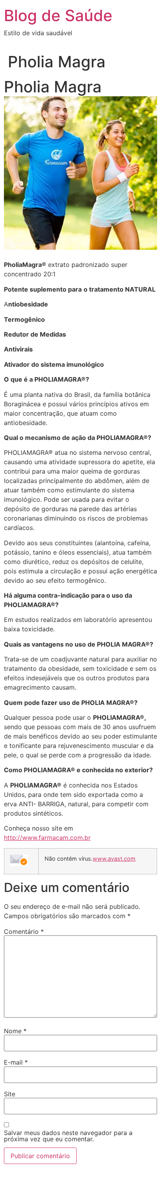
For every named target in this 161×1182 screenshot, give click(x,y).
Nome (15, 1031)
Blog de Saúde (58, 15)
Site (9, 1094)
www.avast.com (114, 858)
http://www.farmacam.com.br (47, 837)
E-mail (16, 1062)
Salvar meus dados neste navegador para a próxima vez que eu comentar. (68, 1136)
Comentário (24, 931)
